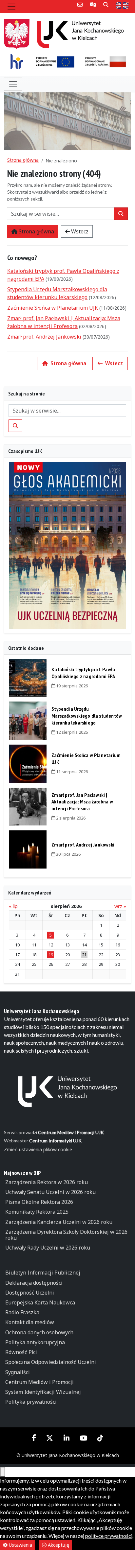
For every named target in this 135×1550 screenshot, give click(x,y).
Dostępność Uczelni (29, 1292)
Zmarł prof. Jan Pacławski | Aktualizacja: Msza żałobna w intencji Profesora (82, 802)
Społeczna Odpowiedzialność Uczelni (50, 1362)
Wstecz (79, 231)
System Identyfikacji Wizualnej (43, 1391)
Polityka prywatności (31, 1401)
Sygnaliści (17, 1372)
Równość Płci (21, 1352)
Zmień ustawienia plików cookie (38, 1149)
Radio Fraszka (22, 1312)
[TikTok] (100, 1438)
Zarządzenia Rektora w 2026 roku (46, 1182)
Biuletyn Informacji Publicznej (42, 1272)
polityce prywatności (108, 1536)
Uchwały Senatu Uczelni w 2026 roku (50, 1192)
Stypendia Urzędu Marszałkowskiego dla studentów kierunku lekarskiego (86, 715)
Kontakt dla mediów (29, 1322)
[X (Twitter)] (49, 1438)
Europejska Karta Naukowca (40, 1302)
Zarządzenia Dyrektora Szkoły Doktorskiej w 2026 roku (66, 1234)
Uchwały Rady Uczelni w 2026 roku (47, 1247)
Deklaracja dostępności (34, 1282)
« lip (13, 906)
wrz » (120, 906)
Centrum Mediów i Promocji (39, 1382)
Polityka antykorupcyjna (35, 1342)
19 (50, 955)
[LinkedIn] (66, 1438)
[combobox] (60, 213)
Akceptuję (58, 1545)
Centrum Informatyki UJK (55, 1140)
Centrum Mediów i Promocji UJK (71, 1132)
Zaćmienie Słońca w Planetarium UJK (52, 307)
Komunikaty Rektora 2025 (36, 1211)
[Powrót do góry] (2, 1472)
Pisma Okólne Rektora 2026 (39, 1201)
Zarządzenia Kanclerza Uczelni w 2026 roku (58, 1222)
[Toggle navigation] (11, 6)
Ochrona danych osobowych (39, 1332)
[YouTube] (83, 1438)
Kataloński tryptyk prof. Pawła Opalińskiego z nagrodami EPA (83, 673)
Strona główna (23, 160)
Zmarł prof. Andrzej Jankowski (44, 336)
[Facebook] (34, 1437)
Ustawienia (20, 1545)
